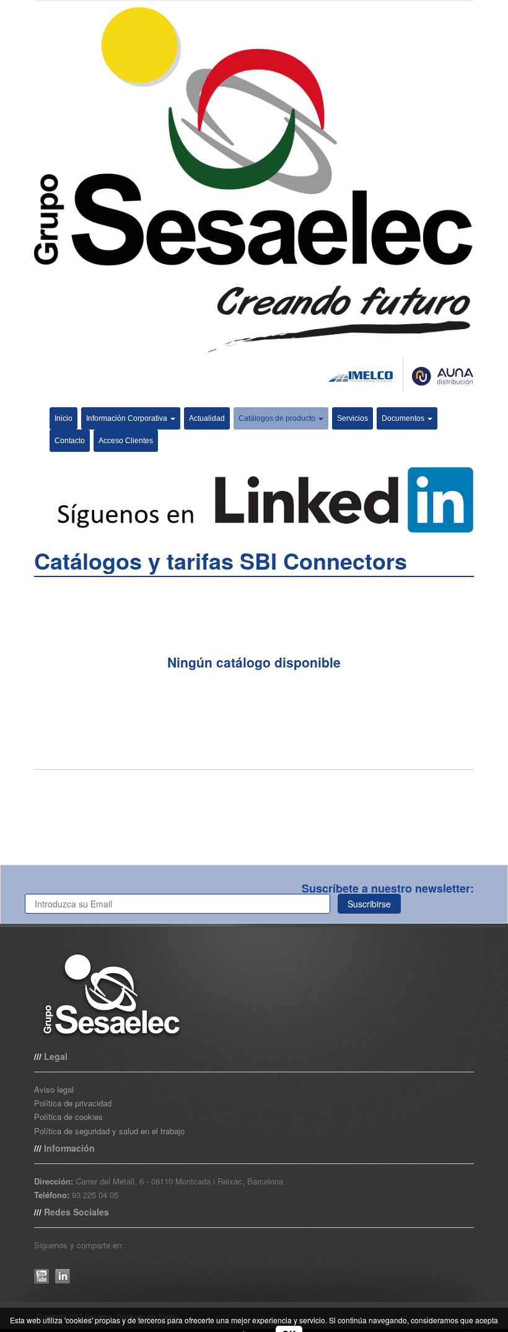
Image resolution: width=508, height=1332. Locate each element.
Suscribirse (369, 904)
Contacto (70, 440)
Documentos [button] (404, 418)
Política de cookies (68, 1116)
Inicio (63, 418)
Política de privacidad (73, 1103)
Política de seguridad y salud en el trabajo (109, 1131)
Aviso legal (54, 1089)
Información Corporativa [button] (127, 418)
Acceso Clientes (126, 440)
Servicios (352, 418)
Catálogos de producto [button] (278, 418)
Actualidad (207, 418)
